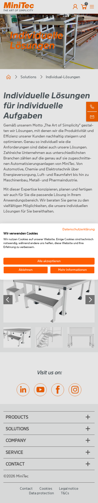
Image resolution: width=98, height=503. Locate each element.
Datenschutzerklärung (78, 229)
